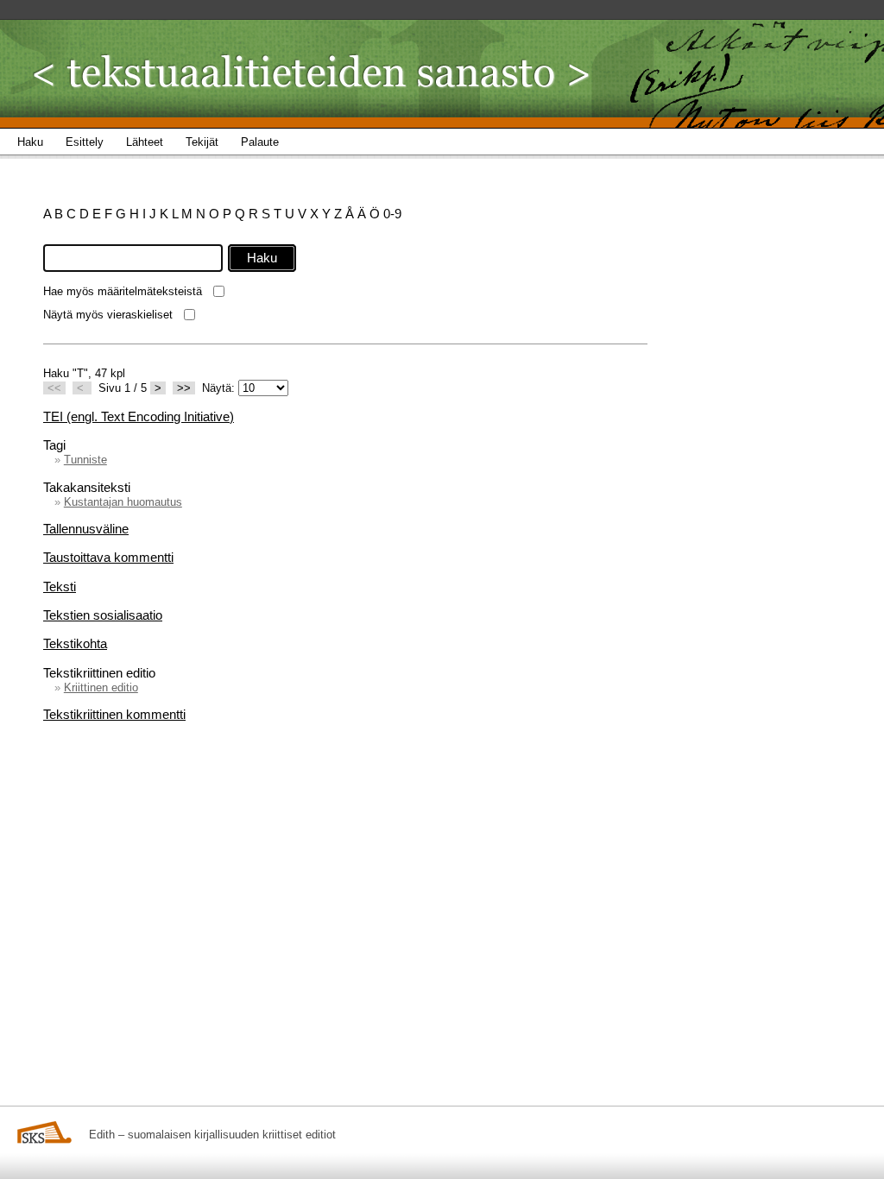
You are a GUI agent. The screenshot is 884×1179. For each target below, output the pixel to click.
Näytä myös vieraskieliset (108, 314)
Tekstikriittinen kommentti (114, 714)
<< (54, 387)
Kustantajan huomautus (123, 501)
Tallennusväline (86, 528)
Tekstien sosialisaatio (102, 615)
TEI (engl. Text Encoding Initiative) (138, 416)
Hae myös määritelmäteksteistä (122, 291)
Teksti (59, 586)
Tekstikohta (75, 643)
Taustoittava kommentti (108, 557)
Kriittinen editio (101, 687)
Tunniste (85, 459)
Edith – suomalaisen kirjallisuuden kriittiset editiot (212, 1134)
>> (184, 387)
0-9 (392, 213)
